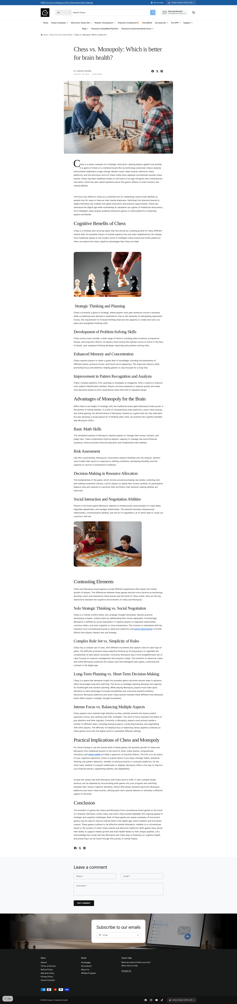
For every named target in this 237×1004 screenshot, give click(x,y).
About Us (85, 969)
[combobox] (114, 12)
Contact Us (126, 971)
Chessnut (50, 1000)
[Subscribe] (137, 935)
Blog (84, 28)
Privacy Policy (47, 976)
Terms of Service (48, 966)
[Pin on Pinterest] (161, 71)
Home (45, 35)
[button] (193, 12)
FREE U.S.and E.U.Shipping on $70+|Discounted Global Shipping (67, 2)
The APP (175, 23)
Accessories (160, 23)
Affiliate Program (88, 973)
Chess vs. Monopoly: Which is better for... (91, 35)
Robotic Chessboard (104, 23)
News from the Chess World (61, 35)
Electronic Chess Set (80, 23)
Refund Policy (47, 969)
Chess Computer (58, 23)
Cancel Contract (48, 980)
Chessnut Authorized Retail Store (136, 28)
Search (44, 962)
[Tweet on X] (157, 71)
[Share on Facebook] (152, 71)
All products (86, 966)
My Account (158, 2)
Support (187, 23)
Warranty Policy (47, 973)
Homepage (86, 962)
